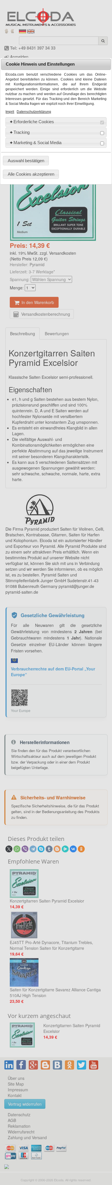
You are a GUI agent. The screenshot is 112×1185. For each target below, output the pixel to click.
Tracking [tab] (21, 132)
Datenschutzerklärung (34, 112)
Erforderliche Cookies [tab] (33, 121)
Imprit (9, 112)
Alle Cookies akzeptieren (31, 174)
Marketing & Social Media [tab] (37, 142)
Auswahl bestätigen (26, 160)
